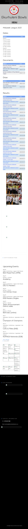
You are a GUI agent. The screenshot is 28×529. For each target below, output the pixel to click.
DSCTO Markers (9, 285)
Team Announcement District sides (11, 305)
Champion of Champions (12, 321)
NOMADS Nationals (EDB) (13, 337)
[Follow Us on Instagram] (6, 3)
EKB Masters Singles (11, 298)
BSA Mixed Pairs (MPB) (12, 273)
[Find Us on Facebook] (5, 3)
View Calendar (6, 339)
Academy (6, 279)
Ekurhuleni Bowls (14, 17)
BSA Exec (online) (9, 312)
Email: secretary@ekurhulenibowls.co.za (10, 424)
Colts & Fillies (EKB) (10, 329)
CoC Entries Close (10, 292)
